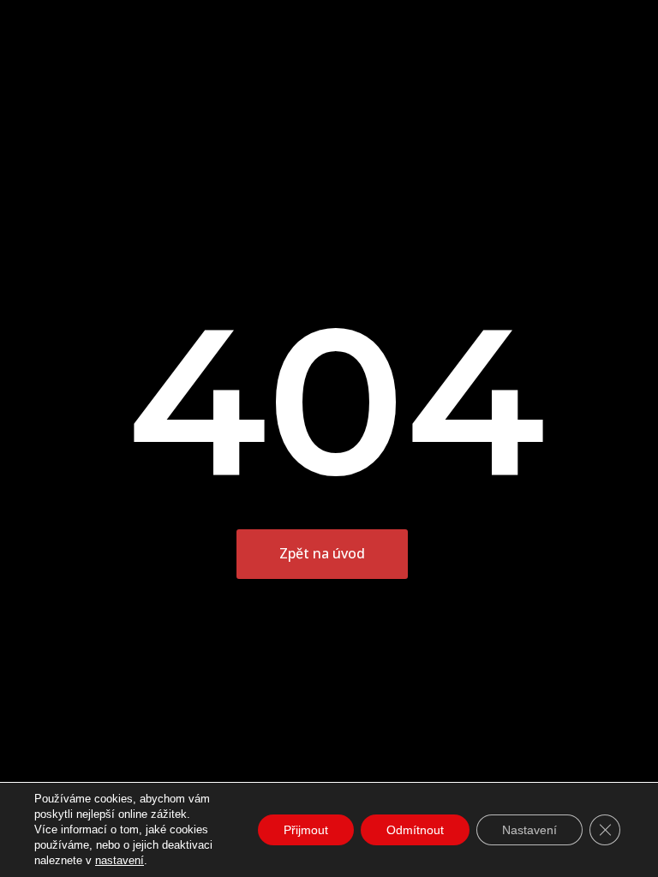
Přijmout (306, 830)
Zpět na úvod (322, 553)
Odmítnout (415, 830)
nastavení (119, 860)
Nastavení (529, 830)
